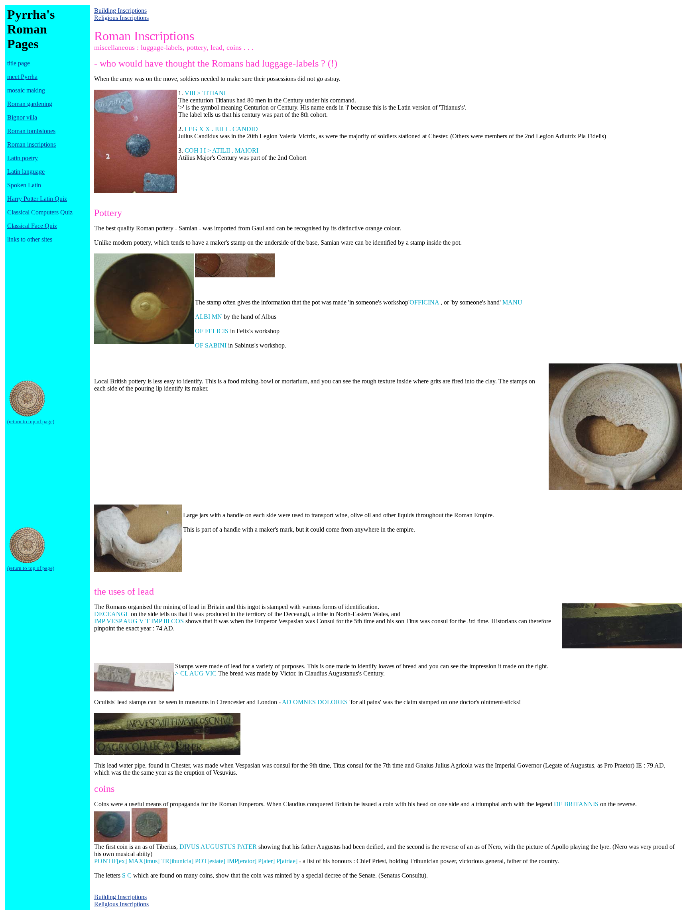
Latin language (26, 171)
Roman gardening (29, 103)
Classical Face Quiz (32, 225)
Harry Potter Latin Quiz (37, 198)
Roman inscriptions (31, 144)
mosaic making (26, 90)
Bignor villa (22, 117)
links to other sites (29, 239)
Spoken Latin (24, 185)
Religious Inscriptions (121, 17)
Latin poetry (22, 158)
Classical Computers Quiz (40, 212)
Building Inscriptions (120, 10)
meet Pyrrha (22, 76)
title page (18, 63)
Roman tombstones (31, 131)
